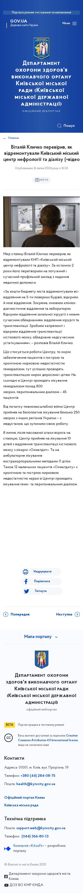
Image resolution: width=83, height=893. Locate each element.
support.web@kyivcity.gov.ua (40, 828)
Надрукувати (43, 571)
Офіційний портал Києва (24, 798)
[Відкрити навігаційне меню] (74, 23)
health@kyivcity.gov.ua (35, 784)
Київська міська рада (21, 805)
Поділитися (42, 581)
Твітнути (41, 591)
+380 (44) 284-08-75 (38, 776)
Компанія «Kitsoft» (28, 846)
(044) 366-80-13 (35, 837)
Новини (13, 138)
